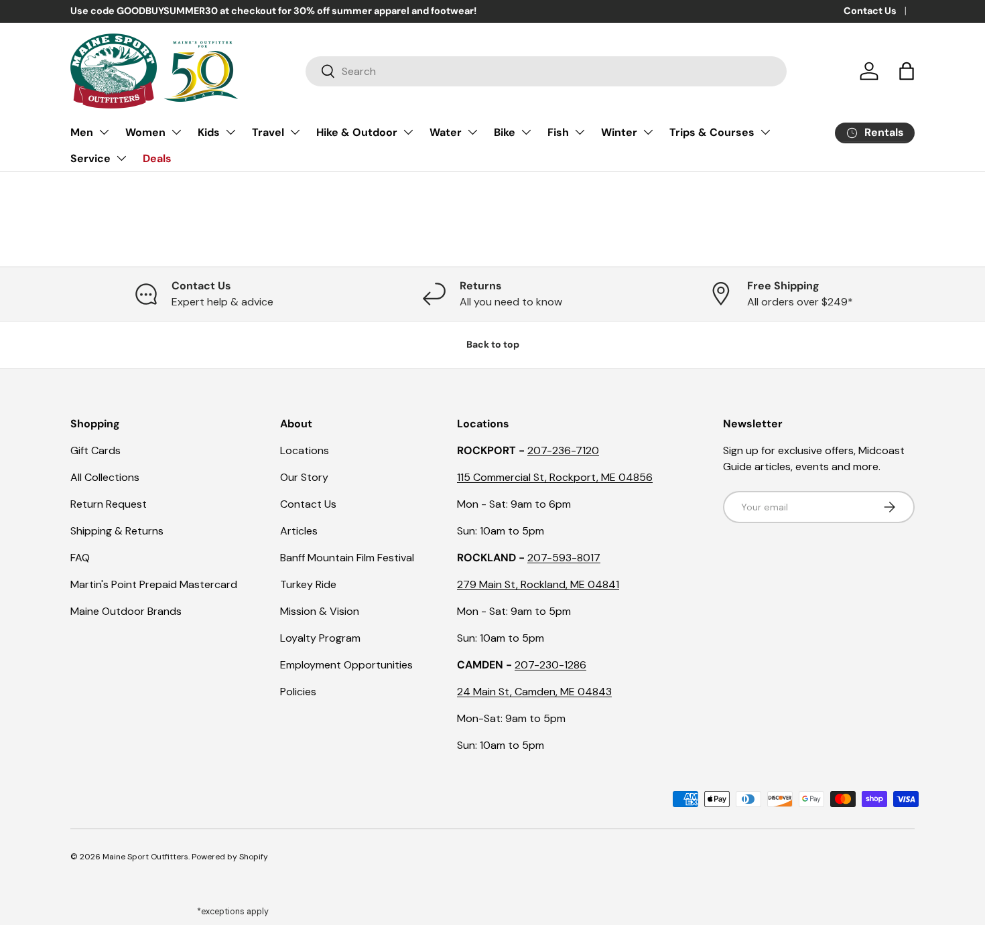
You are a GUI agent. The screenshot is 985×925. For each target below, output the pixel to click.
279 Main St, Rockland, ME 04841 (538, 584)
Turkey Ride (308, 584)
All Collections (104, 477)
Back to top (492, 344)
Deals (157, 158)
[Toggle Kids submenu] (230, 132)
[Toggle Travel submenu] (295, 132)
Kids (209, 132)
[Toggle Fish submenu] (580, 132)
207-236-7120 (563, 450)
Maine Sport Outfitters (145, 856)
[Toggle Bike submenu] (526, 132)
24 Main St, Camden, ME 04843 (534, 692)
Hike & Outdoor (356, 132)
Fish (558, 132)
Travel (268, 132)
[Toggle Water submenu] (472, 132)
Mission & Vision (319, 611)
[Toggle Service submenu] (121, 158)
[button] (906, 71)
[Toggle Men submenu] (104, 132)
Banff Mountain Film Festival (347, 558)
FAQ (80, 558)
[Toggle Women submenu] (176, 132)
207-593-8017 (563, 558)
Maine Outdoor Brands (126, 611)
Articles (299, 531)
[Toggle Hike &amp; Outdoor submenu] (408, 132)
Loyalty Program (320, 638)
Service (90, 158)
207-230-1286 (550, 665)
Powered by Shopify (230, 856)
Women (145, 132)
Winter (619, 132)
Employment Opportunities (346, 665)
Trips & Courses (711, 132)
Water (446, 132)
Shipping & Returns (116, 531)
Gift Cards (95, 450)
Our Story (304, 477)
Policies (298, 692)
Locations (304, 450)
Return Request (108, 504)
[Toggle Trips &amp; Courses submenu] (765, 132)
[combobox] (546, 71)
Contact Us (870, 11)
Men (81, 132)
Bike (504, 132)
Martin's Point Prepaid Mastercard (153, 584)
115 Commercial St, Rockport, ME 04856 (555, 477)
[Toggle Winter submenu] (648, 132)
